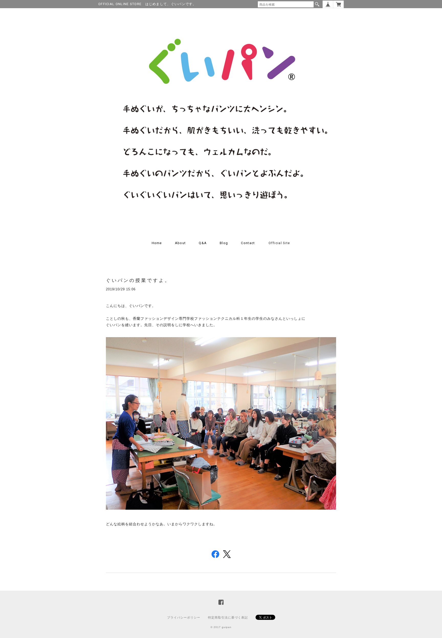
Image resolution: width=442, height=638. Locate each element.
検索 (317, 4)
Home (157, 243)
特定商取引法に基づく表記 (228, 617)
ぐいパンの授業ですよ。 (138, 280)
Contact (248, 243)
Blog (224, 243)
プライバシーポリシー (183, 617)
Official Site (279, 243)
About (180, 243)
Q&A (203, 243)
